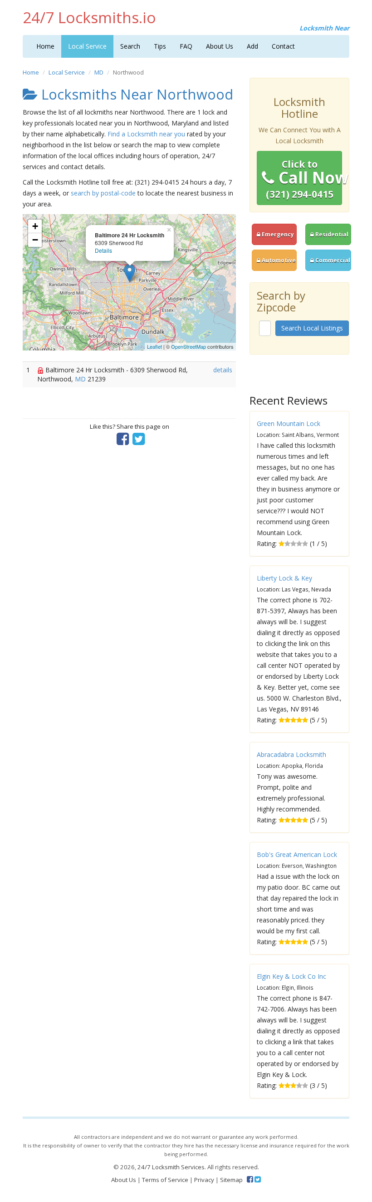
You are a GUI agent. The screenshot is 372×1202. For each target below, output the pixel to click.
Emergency (277, 234)
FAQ (186, 46)
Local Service (87, 46)
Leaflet (154, 346)
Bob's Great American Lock (297, 854)
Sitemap (231, 1180)
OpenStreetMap (188, 346)
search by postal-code (103, 193)
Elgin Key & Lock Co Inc (291, 976)
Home (45, 46)
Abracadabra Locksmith (291, 754)
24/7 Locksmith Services (171, 1167)
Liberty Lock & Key (284, 578)
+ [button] (35, 226)
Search (130, 46)
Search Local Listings (312, 328)
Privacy (204, 1180)
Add (252, 46)
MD (98, 72)
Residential (331, 234)
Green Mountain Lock (288, 423)
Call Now (304, 179)
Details (103, 250)
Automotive (278, 260)
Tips (160, 46)
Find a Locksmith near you (146, 134)
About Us (219, 46)
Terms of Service (165, 1180)
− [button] (35, 239)
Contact (283, 46)
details (222, 370)
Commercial (332, 260)
